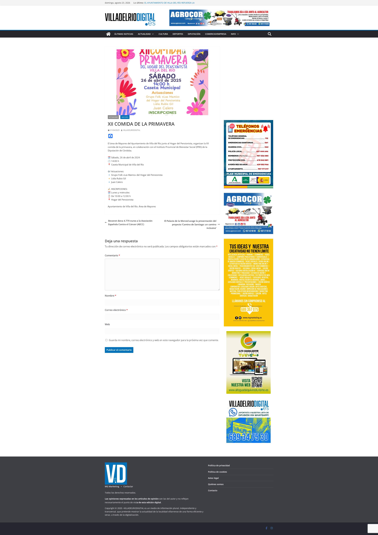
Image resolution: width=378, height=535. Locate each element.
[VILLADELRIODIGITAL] (108, 34)
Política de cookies (217, 471)
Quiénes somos (216, 484)
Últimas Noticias (123, 34)
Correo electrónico (116, 310)
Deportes (178, 34)
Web (107, 324)
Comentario (112, 255)
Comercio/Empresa (215, 34)
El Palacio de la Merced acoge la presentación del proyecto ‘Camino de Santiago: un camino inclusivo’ (190, 224)
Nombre (110, 295)
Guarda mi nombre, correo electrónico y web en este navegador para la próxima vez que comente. (164, 340)
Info (233, 34)
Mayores (125, 117)
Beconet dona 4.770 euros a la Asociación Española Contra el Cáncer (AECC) (130, 222)
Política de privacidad (219, 465)
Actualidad (144, 34)
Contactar (128, 486)
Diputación (194, 34)
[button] (152, 34)
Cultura (163, 34)
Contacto (212, 490)
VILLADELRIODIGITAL (131, 130)
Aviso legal (213, 478)
